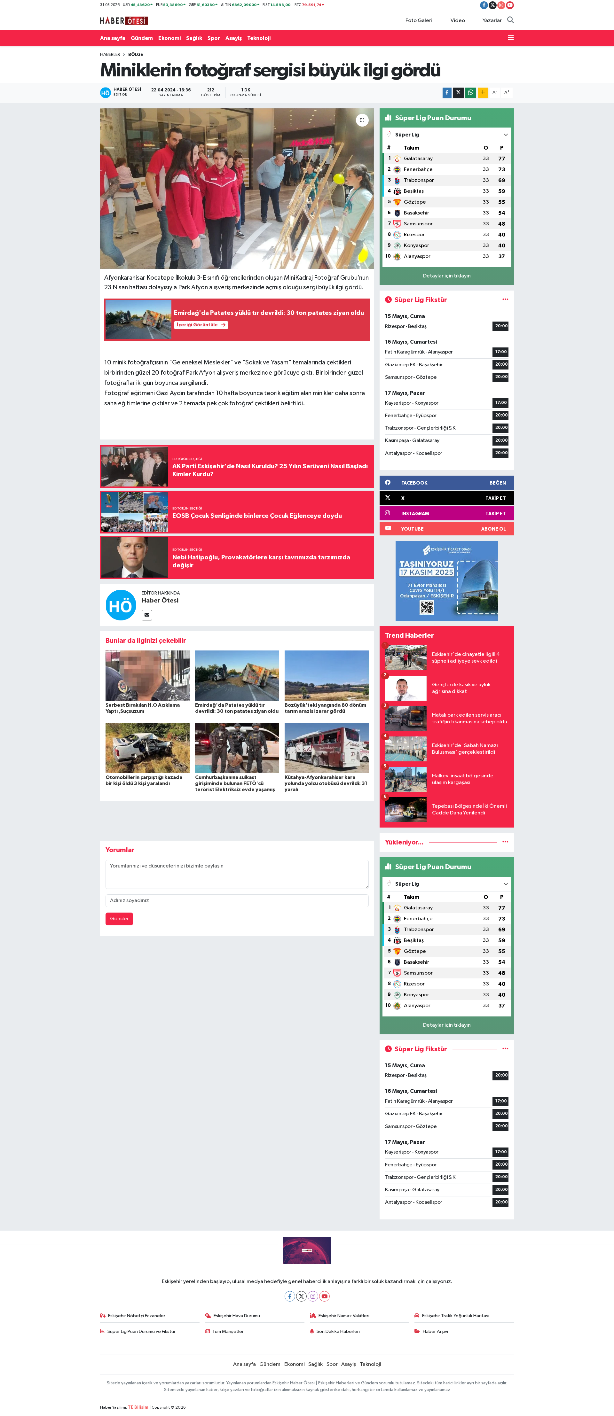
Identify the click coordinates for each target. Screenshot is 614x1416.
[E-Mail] (147, 615)
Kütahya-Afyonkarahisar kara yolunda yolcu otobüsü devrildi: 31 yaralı (326, 783)
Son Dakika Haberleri (338, 1331)
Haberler (110, 54)
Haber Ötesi (160, 600)
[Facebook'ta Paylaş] (447, 93)
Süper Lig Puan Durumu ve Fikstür (141, 1331)
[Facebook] (290, 1296)
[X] (301, 1296)
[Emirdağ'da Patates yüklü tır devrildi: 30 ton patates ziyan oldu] (237, 675)
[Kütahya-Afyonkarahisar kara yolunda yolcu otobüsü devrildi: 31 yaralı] (327, 748)
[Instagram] (313, 1296)
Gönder (119, 919)
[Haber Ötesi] (121, 605)
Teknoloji (259, 38)
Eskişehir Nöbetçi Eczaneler (136, 1315)
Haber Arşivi (435, 1331)
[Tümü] (505, 842)
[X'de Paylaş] (458, 93)
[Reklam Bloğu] (447, 580)
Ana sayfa (112, 38)
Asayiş (233, 38)
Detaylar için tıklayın (447, 276)
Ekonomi (169, 38)
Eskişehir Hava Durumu (237, 1315)
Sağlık (194, 38)
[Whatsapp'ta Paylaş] (470, 93)
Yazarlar (492, 20)
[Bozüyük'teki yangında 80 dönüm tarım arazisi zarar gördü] (327, 675)
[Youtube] (324, 1296)
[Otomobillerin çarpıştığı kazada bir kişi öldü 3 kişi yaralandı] (148, 748)
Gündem (142, 38)
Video (458, 20)
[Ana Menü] (511, 38)
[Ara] (510, 21)
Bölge (135, 54)
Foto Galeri (418, 20)
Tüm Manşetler (228, 1331)
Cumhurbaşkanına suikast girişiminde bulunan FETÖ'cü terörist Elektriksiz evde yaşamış (235, 783)
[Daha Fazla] (483, 93)
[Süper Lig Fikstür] (505, 300)
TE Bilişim (138, 1407)
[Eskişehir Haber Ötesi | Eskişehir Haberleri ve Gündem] (124, 20)
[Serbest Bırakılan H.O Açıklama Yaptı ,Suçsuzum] (148, 675)
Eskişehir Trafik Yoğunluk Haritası (455, 1315)
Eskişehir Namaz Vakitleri (344, 1315)
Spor (214, 38)
